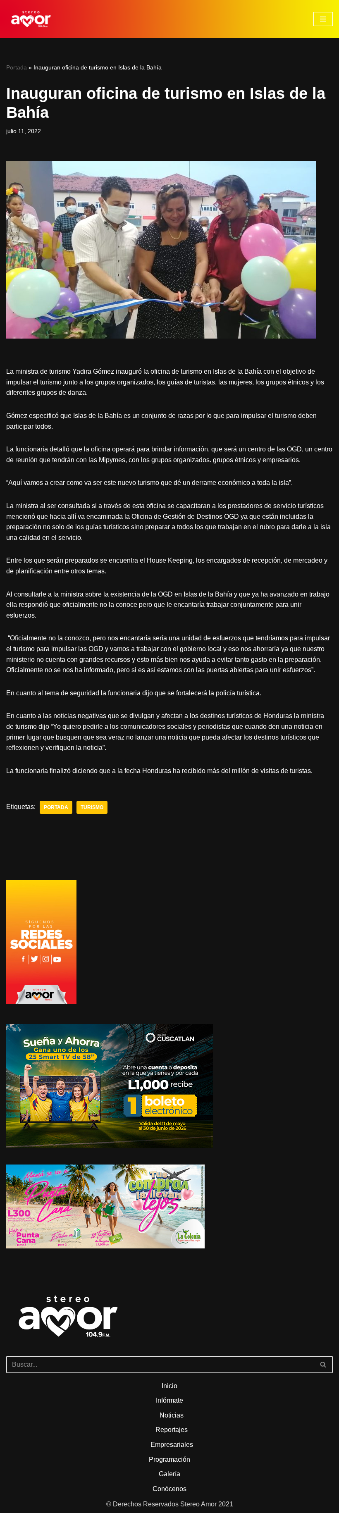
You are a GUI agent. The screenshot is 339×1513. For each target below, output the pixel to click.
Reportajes (171, 1429)
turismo (92, 807)
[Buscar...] (169, 1328)
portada (56, 807)
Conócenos (169, 1488)
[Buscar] (323, 1364)
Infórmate (169, 1400)
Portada (16, 67)
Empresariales (171, 1444)
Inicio (169, 1385)
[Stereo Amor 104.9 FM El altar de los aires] (31, 19)
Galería (169, 1473)
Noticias (172, 1415)
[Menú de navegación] (323, 19)
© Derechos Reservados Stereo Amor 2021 (169, 1504)
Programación (169, 1459)
